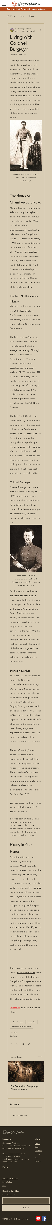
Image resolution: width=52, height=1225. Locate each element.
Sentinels (13, 1036)
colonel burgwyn (17, 1022)
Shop (37, 1147)
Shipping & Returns (10, 1178)
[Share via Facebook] (11, 1044)
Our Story (38, 1151)
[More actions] (40, 30)
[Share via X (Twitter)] (17, 1044)
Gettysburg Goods (37, 9)
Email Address (7, 1195)
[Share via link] (29, 1044)
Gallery (38, 1161)
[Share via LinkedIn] (23, 1044)
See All (39, 1057)
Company (13, 1032)
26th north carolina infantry (21, 1026)
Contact (38, 1154)
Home (37, 1143)
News (22, 16)
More (31, 16)
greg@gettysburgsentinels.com (14, 1159)
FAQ (4, 1185)
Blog (36, 1158)
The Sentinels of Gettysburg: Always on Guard (24, 1087)
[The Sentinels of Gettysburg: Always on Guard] (26, 1071)
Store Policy (7, 1182)
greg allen (32, 1022)
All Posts (11, 16)
